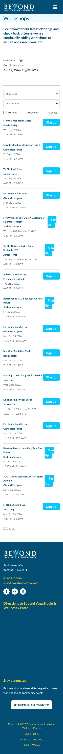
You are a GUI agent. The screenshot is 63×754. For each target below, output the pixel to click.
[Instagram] (23, 591)
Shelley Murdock (12, 226)
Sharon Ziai (9, 404)
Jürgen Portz (10, 174)
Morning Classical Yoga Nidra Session (23, 375)
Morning (12, 112)
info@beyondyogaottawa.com (20, 582)
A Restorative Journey (14, 274)
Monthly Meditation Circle (17, 120)
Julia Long (8, 380)
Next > (55, 81)
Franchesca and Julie (14, 279)
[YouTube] (15, 591)
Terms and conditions (31, 739)
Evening (52, 112)
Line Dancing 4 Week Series (17, 400)
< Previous (10, 81)
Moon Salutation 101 (14, 505)
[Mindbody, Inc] (9, 529)
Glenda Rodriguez (12, 149)
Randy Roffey (10, 125)
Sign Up (51, 123)
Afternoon (32, 112)
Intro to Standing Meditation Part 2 (21, 145)
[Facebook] (6, 591)
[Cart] (21, 60)
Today (31, 81)
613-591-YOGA (12, 578)
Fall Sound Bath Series (15, 193)
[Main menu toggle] (55, 7)
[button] (31, 704)
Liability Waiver (31, 745)
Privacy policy (31, 733)
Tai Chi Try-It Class (12, 169)
